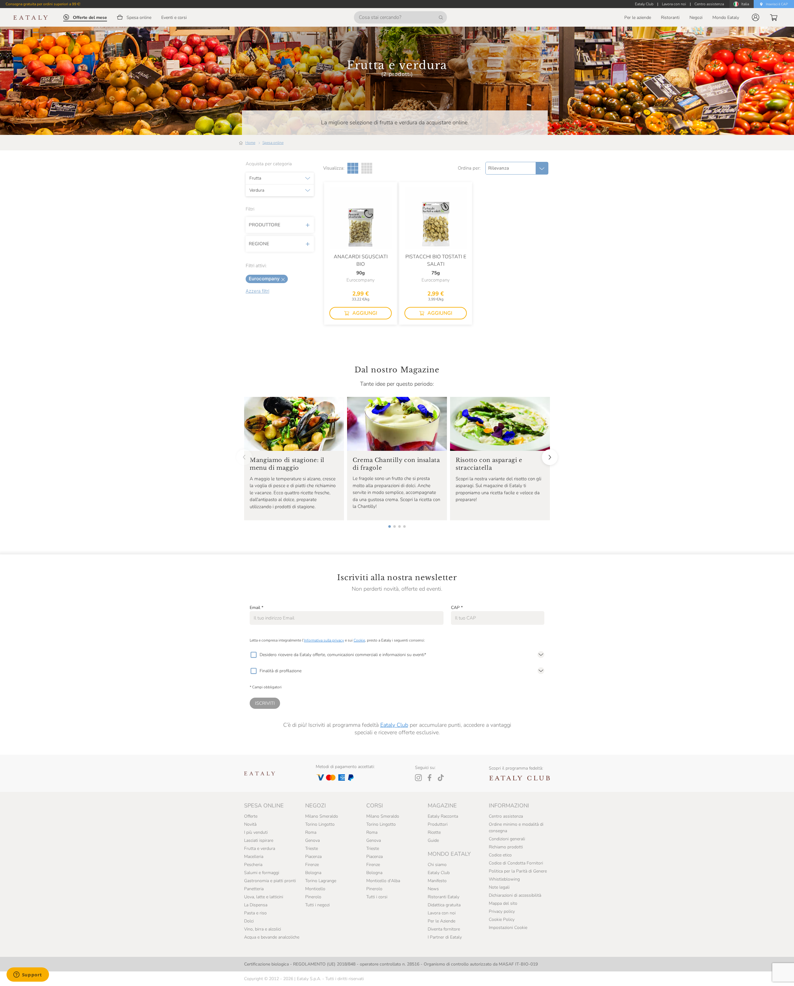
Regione (259, 244)
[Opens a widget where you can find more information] (27, 975)
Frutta (255, 178)
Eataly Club (394, 725)
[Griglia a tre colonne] (352, 168)
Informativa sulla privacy (324, 640)
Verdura (256, 190)
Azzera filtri (257, 291)
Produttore (264, 225)
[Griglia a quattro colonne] (366, 168)
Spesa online (272, 142)
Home (250, 142)
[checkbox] (253, 655)
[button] (756, 17)
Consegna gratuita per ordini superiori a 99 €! (43, 4)
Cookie (359, 640)
